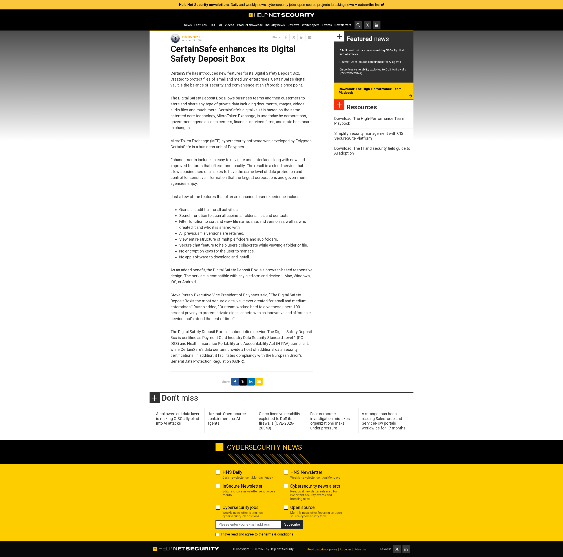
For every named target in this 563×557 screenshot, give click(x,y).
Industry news (275, 25)
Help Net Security (282, 549)
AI (220, 25)
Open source (302, 507)
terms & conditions (278, 534)
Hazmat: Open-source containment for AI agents (370, 61)
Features (200, 25)
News (188, 25)
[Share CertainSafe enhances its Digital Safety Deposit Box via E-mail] (309, 37)
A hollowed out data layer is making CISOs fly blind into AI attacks (177, 418)
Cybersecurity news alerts (315, 486)
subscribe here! (371, 5)
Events (327, 25)
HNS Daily (232, 472)
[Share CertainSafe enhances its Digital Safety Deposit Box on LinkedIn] (301, 37)
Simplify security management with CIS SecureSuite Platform (368, 136)
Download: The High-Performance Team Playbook (370, 91)
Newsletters (343, 25)
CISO (213, 25)
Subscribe (292, 524)
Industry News (191, 36)
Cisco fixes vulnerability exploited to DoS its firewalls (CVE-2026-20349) (279, 420)
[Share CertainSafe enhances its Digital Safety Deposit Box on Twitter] (294, 37)
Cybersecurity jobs (240, 507)
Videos (229, 25)
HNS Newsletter (306, 472)
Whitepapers (311, 25)
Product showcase (250, 25)
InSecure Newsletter (243, 486)
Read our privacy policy (322, 549)
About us (345, 549)
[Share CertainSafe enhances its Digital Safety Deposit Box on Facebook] (286, 37)
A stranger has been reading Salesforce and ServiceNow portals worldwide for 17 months (384, 420)
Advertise (360, 549)
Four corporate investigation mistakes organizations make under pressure (330, 420)
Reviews (293, 25)
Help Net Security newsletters (204, 5)
